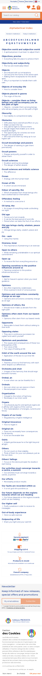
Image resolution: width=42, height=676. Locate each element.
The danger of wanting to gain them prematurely (18, 146)
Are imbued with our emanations (17, 73)
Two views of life (10, 347)
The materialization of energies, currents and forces (21, 410)
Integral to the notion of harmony (17, 396)
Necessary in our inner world (15, 398)
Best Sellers (29, 1)
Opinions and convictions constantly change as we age (21, 300)
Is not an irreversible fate (14, 435)
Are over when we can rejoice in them (19, 387)
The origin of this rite (12, 96)
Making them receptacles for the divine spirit (19, 78)
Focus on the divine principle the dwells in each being (20, 463)
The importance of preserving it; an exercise (22, 246)
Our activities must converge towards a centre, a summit (19, 474)
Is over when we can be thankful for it (19, 380)
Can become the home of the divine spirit (21, 75)
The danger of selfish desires (15, 165)
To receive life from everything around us (20, 261)
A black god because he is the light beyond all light (20, 443)
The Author (14, 1)
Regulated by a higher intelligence (18, 418)
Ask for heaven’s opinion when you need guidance (19, 280)
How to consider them (13, 89)
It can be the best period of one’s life (19, 219)
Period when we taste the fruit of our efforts (22, 221)
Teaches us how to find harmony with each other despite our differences (20, 364)
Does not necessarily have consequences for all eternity (20, 432)
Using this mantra (11, 239)
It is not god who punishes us (16, 488)
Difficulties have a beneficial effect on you (21, 123)
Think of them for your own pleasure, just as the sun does (20, 454)
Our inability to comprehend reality (18, 116)
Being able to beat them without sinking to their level (20, 326)
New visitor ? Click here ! (21, 22)
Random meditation (13, 34)
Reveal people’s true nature (15, 389)
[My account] (34, 7)
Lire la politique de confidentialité (13, 666)
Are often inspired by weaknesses (17, 288)
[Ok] (37, 15)
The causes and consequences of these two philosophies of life (21, 344)
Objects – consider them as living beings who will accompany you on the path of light (20, 108)
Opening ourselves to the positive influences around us (17, 271)
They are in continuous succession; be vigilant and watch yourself (18, 335)
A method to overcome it (14, 201)
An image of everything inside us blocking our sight (20, 209)
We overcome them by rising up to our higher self (19, 138)
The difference (10, 172)
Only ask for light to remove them (18, 127)
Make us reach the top (13, 125)
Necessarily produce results (15, 482)
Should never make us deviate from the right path (19, 309)
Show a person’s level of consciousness (20, 290)
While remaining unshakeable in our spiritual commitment (21, 254)
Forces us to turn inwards (14, 217)
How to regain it (10, 425)
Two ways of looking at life (14, 349)
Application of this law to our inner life (19, 356)
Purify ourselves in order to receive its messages (18, 507)
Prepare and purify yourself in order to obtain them (18, 155)
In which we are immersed (15, 186)
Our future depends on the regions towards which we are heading (20, 498)
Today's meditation (29, 34)
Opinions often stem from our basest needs (22, 318)
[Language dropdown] (37, 2)
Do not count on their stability (16, 451)
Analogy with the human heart (16, 179)
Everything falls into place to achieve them (21, 59)
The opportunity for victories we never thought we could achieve (18, 134)
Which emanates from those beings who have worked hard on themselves (19, 194)
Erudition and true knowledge (16, 163)
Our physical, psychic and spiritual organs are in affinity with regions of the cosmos (21, 406)
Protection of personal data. (15, 608)
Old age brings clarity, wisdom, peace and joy (20, 231)
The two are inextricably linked (16, 66)
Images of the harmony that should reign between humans (20, 372)
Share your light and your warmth (17, 522)
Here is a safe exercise (13, 515)
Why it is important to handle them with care (19, 82)
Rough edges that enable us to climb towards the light (18, 130)
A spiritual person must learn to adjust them (22, 52)
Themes (21, 1)
